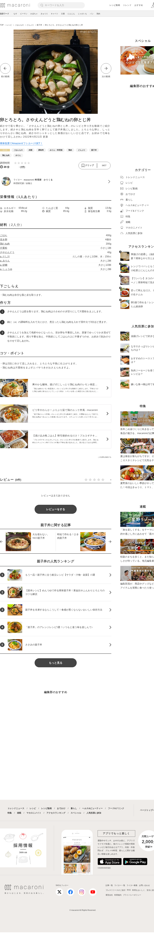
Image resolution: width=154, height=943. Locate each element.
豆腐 (63, 14)
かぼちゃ (34, 14)
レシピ (33, 808)
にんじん (71, 14)
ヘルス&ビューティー (92, 808)
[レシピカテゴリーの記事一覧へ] (5, 150)
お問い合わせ (144, 885)
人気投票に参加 (93, 813)
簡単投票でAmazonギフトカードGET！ (21, 143)
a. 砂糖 (3, 265)
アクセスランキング (55, 813)
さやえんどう (7, 252)
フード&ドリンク (116, 808)
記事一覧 (109, 885)
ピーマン (23, 14)
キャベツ (54, 14)
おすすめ (138, 5)
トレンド (127, 5)
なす (15, 14)
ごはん (3, 235)
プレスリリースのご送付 (115, 890)
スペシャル (76, 813)
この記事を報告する (104, 457)
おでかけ (61, 808)
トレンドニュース (16, 808)
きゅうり (44, 14)
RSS (129, 890)
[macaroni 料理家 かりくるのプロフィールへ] (55, 181)
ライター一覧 (119, 885)
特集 (10, 813)
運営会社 (109, 895)
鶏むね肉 (5, 243)
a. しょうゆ (6, 269)
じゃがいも (82, 14)
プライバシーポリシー (132, 895)
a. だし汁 (5, 256)
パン (92, 14)
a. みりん (5, 260)
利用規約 (118, 895)
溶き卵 (3, 239)
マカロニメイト (33, 813)
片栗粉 (3, 248)
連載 (19, 813)
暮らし (74, 808)
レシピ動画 (114, 5)
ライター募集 (132, 885)
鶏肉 (98, 14)
